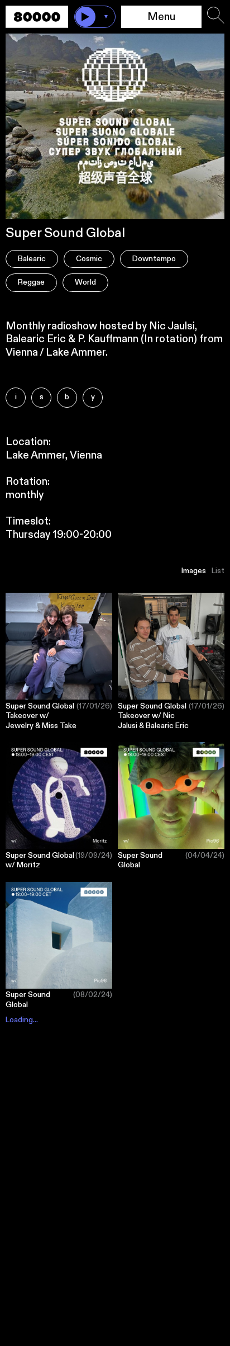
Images (193, 571)
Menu (161, 17)
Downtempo (154, 259)
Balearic (32, 259)
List (218, 571)
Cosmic (89, 259)
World (85, 282)
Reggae (31, 282)
